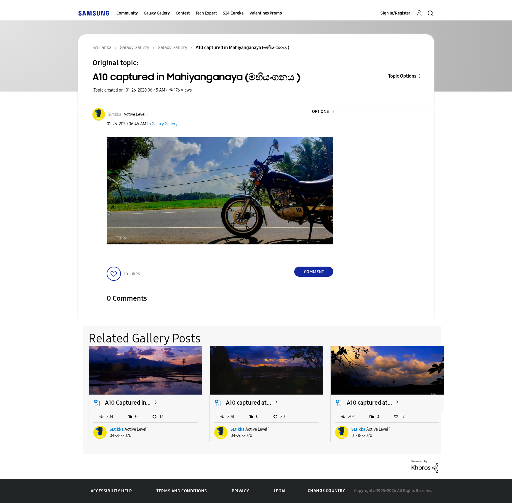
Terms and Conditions (181, 491)
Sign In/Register (395, 13)
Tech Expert (206, 13)
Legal (280, 491)
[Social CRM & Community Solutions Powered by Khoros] (425, 466)
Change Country (326, 490)
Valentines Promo (265, 13)
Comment (314, 271)
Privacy (240, 491)
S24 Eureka (233, 13)
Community (127, 13)
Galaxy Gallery (157, 13)
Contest (183, 13)
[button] (323, 112)
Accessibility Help (111, 491)
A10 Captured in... (128, 402)
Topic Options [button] (402, 76)
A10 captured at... (248, 402)
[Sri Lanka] (93, 13)
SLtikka (117, 429)
